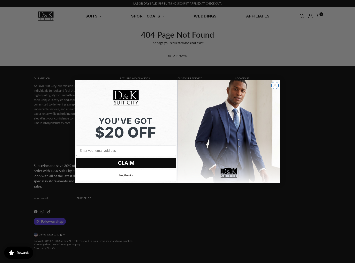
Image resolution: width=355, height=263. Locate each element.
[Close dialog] (275, 85)
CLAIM (126, 163)
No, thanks (126, 175)
